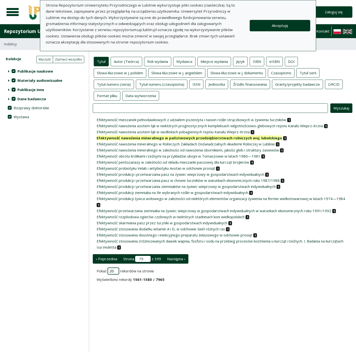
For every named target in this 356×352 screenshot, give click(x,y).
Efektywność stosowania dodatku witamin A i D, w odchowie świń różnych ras (161, 228)
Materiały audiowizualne (39, 80)
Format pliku (107, 95)
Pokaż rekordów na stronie (125, 270)
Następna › (176, 258)
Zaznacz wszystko (68, 59)
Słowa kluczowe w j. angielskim (176, 72)
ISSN (196, 84)
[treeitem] (44, 71)
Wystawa (21, 116)
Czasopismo (281, 72)
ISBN (257, 61)
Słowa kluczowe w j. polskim (120, 72)
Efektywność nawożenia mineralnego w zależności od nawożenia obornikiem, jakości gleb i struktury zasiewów (188, 150)
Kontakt (322, 31)
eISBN (274, 61)
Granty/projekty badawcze (297, 84)
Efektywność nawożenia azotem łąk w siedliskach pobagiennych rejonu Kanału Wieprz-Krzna (173, 131)
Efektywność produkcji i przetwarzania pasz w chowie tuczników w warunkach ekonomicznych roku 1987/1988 (188, 180)
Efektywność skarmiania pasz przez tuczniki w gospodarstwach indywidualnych (162, 222)
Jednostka (217, 84)
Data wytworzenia (140, 95)
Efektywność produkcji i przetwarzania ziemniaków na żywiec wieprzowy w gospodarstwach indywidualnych (186, 186)
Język (240, 61)
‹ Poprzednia (106, 258)
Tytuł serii (308, 72)
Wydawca (184, 61)
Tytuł (101, 61)
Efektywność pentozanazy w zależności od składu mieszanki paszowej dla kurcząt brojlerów (173, 162)
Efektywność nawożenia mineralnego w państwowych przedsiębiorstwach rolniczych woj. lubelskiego (189, 137)
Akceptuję (280, 25)
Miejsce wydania (214, 61)
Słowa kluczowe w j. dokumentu (236, 72)
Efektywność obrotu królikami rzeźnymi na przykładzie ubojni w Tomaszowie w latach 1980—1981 (178, 156)
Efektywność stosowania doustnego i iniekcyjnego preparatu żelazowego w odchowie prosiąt (174, 235)
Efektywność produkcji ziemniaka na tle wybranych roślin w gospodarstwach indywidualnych (172, 192)
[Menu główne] (13, 12)
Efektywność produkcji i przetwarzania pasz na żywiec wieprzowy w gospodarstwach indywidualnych (180, 174)
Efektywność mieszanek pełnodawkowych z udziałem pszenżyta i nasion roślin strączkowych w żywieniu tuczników (191, 119)
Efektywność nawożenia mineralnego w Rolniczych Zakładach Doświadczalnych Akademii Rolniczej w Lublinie (186, 144)
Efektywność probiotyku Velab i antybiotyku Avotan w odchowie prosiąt (156, 168)
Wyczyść (45, 59)
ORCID (334, 84)
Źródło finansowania (250, 84)
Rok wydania (157, 61)
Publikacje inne (30, 89)
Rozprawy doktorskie (31, 107)
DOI (291, 61)
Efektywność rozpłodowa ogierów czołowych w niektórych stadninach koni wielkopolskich (171, 216)
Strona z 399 (142, 258)
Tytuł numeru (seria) (114, 84)
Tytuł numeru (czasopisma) (161, 84)
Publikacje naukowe (35, 71)
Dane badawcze (31, 98)
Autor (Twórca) (126, 61)
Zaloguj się (333, 11)
